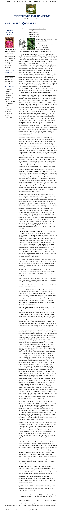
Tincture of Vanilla (41, 41)
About (8, 1)
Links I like (9, 117)
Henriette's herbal (10, 504)
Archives (8, 95)
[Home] (31, 9)
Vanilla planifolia (34, 34)
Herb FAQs (9, 89)
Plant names (9, 103)
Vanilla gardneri (33, 32)
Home (6, 26)
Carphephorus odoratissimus (37, 29)
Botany (8, 105)
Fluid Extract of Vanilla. (50, 39)
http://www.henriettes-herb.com (14, 510)
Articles (8, 91)
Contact (17, 1)
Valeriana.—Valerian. (25, 500)
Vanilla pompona (34, 36)
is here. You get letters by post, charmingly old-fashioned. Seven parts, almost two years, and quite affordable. (10, 58)
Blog (7, 107)
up (38, 500)
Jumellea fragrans (34, 31)
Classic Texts (9, 93)
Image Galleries (10, 101)
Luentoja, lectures (41, 1)
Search (53, 1)
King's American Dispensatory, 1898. (19, 26)
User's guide (26, 1)
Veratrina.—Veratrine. (50, 500)
